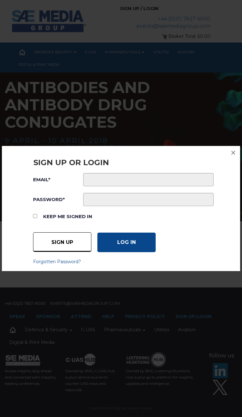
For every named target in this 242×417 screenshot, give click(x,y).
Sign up (62, 242)
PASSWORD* (49, 199)
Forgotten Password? (57, 261)
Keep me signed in (67, 216)
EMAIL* (41, 179)
